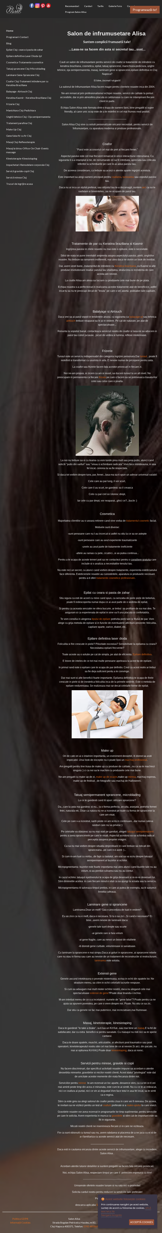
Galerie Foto (115, 6)
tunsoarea (128, 177)
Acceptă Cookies (141, 1222)
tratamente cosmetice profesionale (115, 578)
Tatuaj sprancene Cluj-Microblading (25, 68)
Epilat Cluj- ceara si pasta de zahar (24, 49)
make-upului (134, 1105)
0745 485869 (91, 1226)
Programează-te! (145, 10)
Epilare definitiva (142, 654)
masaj (141, 1028)
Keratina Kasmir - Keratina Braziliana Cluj (28, 97)
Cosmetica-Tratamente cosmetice (24, 62)
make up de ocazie (106, 776)
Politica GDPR (20, 1218)
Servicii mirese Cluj (16, 177)
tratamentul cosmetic (137, 520)
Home (9, 30)
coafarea (116, 177)
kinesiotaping (119, 1050)
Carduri (88, 6)
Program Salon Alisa (75, 12)
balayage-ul (136, 316)
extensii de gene (99, 993)
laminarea (100, 960)
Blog (8, 43)
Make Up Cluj (13, 129)
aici (144, 187)
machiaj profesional (136, 760)
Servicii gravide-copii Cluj (20, 171)
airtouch (70, 320)
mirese (82, 1083)
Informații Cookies (20, 1222)
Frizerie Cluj (12, 104)
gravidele (117, 1115)
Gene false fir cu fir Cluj (18, 135)
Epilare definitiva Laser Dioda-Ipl (24, 55)
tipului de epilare (101, 619)
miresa (132, 776)
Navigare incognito (111, 1215)
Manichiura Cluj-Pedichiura (21, 110)
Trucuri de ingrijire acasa (19, 183)
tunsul (143, 356)
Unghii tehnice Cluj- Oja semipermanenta (28, 116)
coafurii (107, 1105)
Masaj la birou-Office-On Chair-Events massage (27, 150)
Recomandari (72, 6)
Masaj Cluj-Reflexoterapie (20, 141)
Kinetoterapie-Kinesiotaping (21, 158)
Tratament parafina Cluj (19, 123)
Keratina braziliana (125, 266)
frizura (102, 377)
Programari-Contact (17, 36)
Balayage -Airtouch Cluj (19, 91)
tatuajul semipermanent (140, 831)
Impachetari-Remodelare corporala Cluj (27, 164)
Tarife (100, 6)
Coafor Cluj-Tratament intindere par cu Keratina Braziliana (27, 83)
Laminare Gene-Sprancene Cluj (22, 74)
